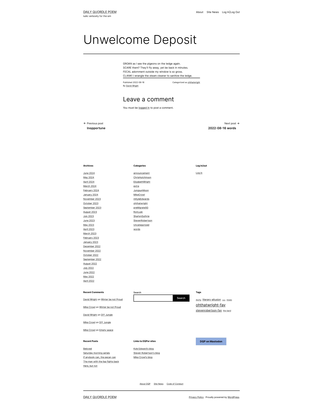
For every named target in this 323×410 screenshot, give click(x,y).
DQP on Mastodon (211, 341)
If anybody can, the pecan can (99, 357)
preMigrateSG (140, 207)
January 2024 (90, 194)
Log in (199, 173)
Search (137, 292)
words (136, 229)
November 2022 (92, 250)
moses (229, 300)
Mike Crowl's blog (142, 357)
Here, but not (90, 366)
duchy (198, 300)
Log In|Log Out (231, 12)
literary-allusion (212, 299)
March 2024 (89, 186)
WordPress (233, 397)
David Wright (132, 85)
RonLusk (138, 212)
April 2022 (88, 281)
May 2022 (88, 276)
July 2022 (88, 268)
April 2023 (88, 229)
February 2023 (91, 237)
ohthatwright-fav (210, 305)
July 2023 (88, 216)
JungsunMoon (141, 190)
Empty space (106, 330)
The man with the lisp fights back (101, 361)
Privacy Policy (196, 397)
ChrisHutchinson (142, 177)
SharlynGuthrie (141, 216)
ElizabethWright (141, 181)
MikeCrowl (139, 194)
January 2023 (90, 242)
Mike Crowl (89, 307)
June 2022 (89, 272)
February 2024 (91, 190)
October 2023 (90, 203)
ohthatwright (194, 82)
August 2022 (90, 263)
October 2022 (90, 255)
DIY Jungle (107, 314)
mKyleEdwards (141, 199)
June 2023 (89, 220)
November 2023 (92, 199)
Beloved (87, 348)
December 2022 (91, 246)
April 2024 (88, 181)
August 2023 (90, 212)
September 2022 (92, 259)
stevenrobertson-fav (209, 310)
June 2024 (89, 173)
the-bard (227, 310)
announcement (141, 173)
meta (223, 300)
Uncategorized (141, 225)
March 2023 (89, 233)
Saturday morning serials (96, 353)
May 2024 (88, 177)
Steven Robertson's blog (146, 353)
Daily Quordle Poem (99, 12)
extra (136, 186)
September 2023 (92, 207)
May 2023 (88, 225)
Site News (213, 12)
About (199, 12)
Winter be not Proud (112, 299)
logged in (144, 107)
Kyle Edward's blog (143, 348)
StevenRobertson (142, 220)
